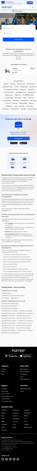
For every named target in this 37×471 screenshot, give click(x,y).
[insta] (10, 459)
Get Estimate (18, 40)
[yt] (18, 459)
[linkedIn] (14, 459)
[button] (18, 11)
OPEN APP (30, 3)
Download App (18, 138)
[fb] (2, 459)
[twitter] (6, 459)
